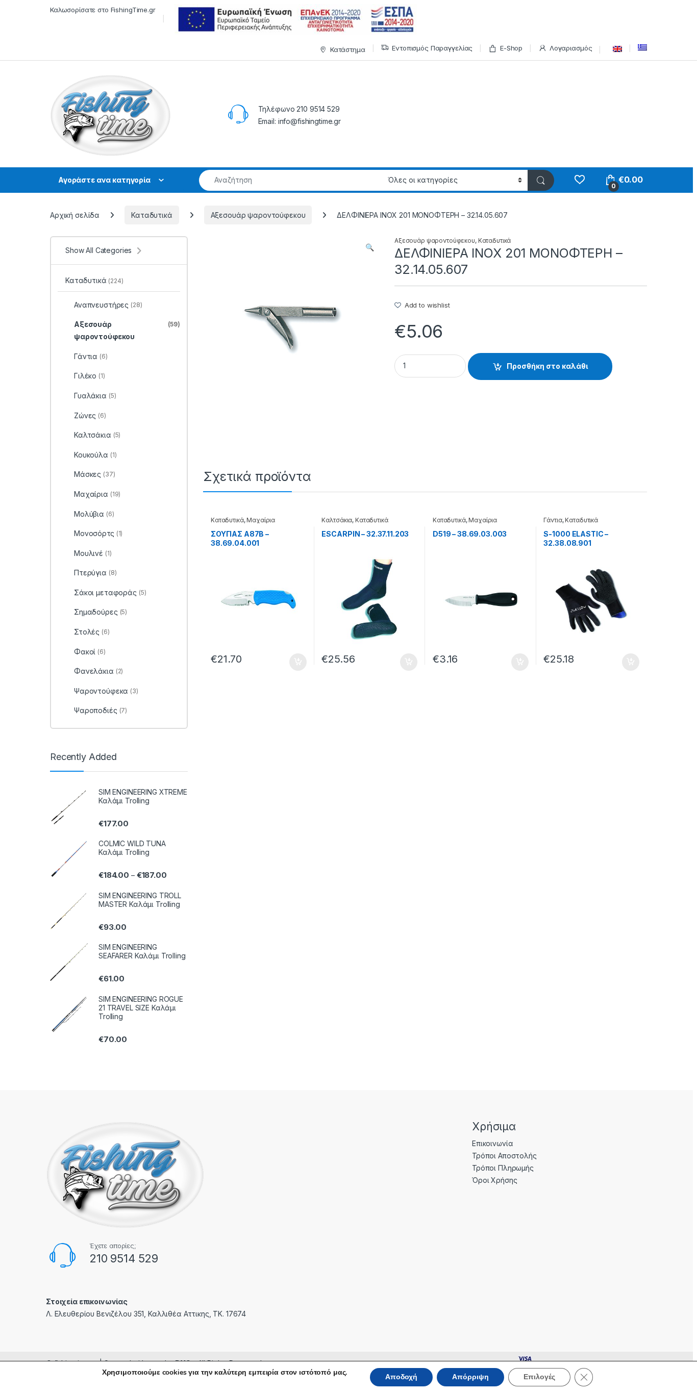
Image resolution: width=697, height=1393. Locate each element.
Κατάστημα (347, 49)
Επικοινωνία (492, 1143)
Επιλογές (539, 1377)
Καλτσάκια (336, 520)
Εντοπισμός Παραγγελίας (432, 48)
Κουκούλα (95, 454)
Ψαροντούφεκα (106, 691)
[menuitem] (615, 49)
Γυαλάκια (95, 395)
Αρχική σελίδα (74, 215)
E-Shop (511, 48)
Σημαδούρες (100, 611)
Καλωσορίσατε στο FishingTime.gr (103, 10)
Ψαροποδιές (100, 710)
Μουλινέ (93, 553)
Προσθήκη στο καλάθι (547, 366)
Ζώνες (90, 415)
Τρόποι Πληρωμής (503, 1167)
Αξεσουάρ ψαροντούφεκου (258, 215)
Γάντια (552, 520)
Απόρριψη (470, 1377)
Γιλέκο (89, 375)
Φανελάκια (98, 671)
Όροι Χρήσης (494, 1180)
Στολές (92, 631)
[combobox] (290, 180)
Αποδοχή (401, 1377)
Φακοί (90, 651)
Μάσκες (94, 474)
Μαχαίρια (260, 520)
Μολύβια (94, 514)
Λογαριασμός (571, 48)
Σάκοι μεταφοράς (110, 592)
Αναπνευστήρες (108, 304)
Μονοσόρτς (98, 533)
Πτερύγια (95, 572)
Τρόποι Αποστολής (504, 1155)
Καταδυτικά (151, 215)
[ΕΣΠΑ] (294, 19)
